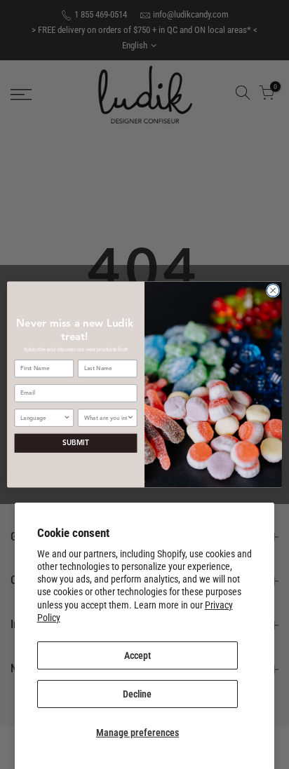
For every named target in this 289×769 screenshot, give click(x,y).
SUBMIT (75, 443)
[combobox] (41, 417)
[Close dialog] (273, 290)
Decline (137, 694)
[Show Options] (66, 417)
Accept (137, 655)
